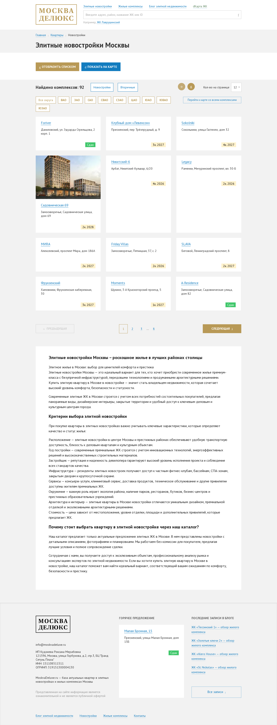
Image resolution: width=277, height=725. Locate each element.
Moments (118, 283)
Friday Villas (120, 244)
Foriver (46, 123)
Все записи (216, 692)
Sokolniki (188, 123)
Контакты (140, 716)
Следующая (220, 329)
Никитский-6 (120, 161)
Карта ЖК (201, 6)
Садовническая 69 (54, 205)
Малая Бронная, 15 (138, 631)
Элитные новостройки (97, 6)
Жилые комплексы (130, 6)
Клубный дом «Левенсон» (130, 123)
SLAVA (186, 244)
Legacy (187, 161)
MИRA (45, 244)
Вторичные (128, 87)
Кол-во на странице (216, 87)
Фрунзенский (50, 283)
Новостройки (102, 87)
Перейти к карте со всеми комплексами (212, 100)
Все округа (46, 100)
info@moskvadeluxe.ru (51, 645)
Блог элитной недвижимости (168, 6)
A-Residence (189, 283)
